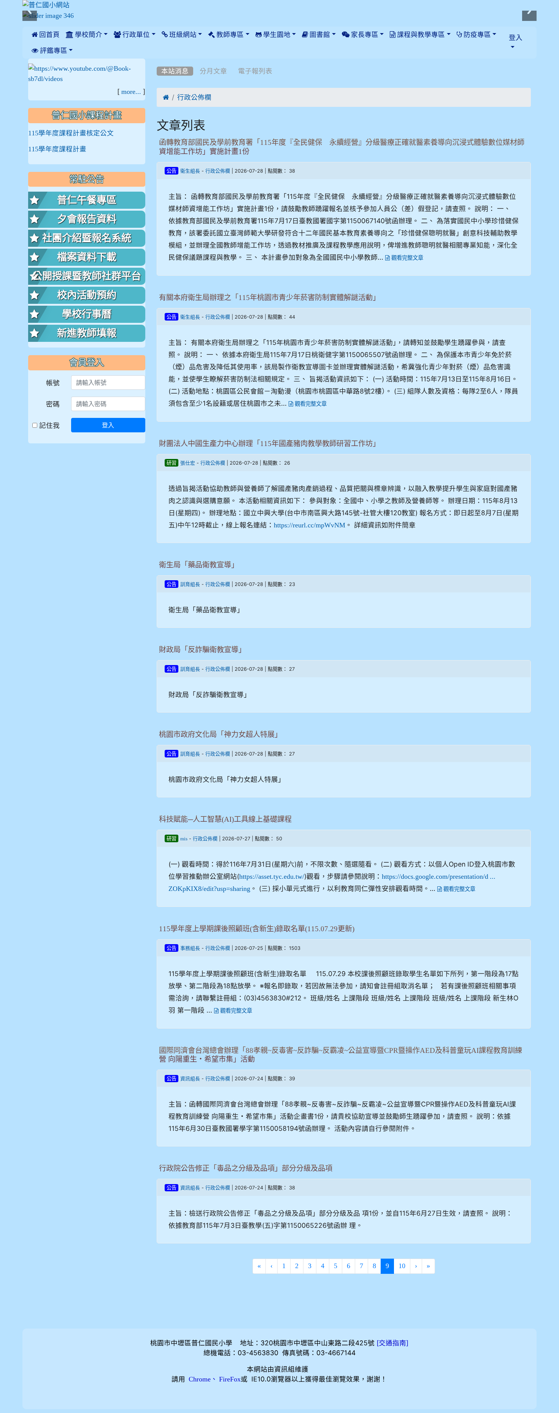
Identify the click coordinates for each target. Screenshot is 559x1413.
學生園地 (276, 34)
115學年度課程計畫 (57, 149)
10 (402, 1265)
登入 (108, 425)
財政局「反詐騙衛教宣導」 (202, 649)
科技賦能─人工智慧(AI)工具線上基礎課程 (225, 819)
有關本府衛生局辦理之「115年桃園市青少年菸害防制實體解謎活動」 (269, 297)
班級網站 (182, 34)
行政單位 (135, 34)
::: (158, 61)
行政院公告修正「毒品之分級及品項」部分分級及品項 (245, 1168)
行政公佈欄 (194, 97)
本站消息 (175, 71)
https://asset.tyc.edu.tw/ (271, 876)
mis (183, 838)
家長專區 (363, 34)
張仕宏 (187, 462)
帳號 (53, 383)
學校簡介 (87, 34)
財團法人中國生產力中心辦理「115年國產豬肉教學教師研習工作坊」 (269, 443)
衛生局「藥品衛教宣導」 (198, 564)
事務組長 (190, 948)
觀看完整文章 (406, 257)
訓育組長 (190, 584)
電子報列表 (255, 71)
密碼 (53, 404)
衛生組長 (190, 170)
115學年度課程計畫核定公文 (71, 133)
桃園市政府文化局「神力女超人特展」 (220, 734)
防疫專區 (476, 34)
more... (131, 91)
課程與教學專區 (420, 34)
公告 (171, 170)
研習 (171, 462)
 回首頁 (46, 34)
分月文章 (213, 71)
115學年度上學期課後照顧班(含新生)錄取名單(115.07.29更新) (256, 928)
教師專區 (229, 34)
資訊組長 (190, 1078)
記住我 (48, 425)
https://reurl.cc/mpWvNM (309, 525)
